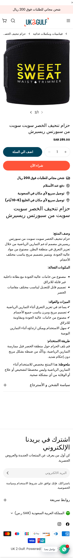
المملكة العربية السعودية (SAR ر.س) (39, 513)
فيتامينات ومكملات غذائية (48, 34)
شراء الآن (36, 165)
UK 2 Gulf (18, 548)
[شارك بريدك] (7, 473)
